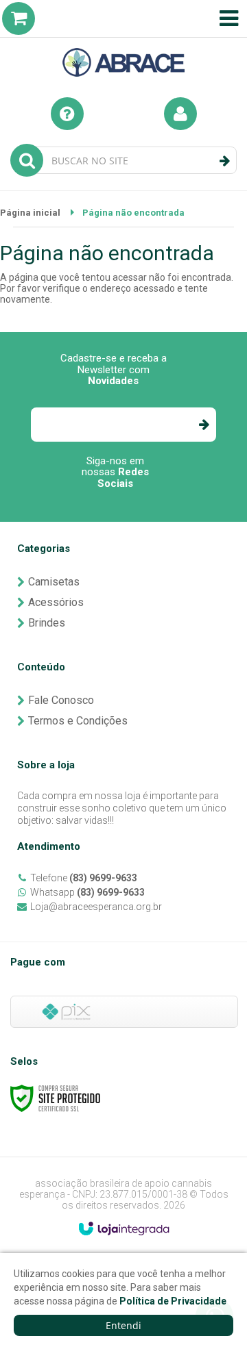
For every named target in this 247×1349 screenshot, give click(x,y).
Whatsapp (87, 892)
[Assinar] (203, 424)
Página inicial (30, 212)
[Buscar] (225, 161)
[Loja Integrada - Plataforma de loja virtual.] (124, 1228)
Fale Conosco (61, 700)
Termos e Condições (78, 720)
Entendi (123, 1325)
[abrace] (123, 42)
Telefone (83, 877)
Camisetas (54, 581)
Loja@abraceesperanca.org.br (96, 906)
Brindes (46, 622)
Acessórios (56, 602)
